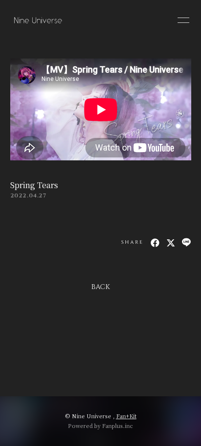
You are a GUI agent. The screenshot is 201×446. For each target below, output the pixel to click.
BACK (100, 286)
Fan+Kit (126, 416)
